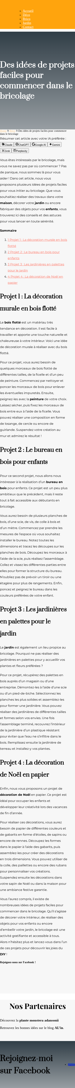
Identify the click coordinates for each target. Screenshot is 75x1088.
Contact (28, 27)
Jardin (27, 23)
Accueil (28, 11)
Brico (26, 19)
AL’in (59, 1028)
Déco (26, 15)
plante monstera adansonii (39, 1020)
